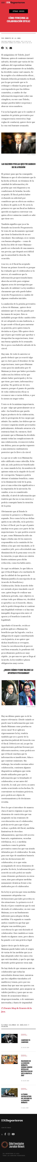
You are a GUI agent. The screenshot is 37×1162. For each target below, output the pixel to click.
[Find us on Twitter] (2, 1134)
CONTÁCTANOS (6, 1127)
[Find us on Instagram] (9, 1134)
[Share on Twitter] (7, 48)
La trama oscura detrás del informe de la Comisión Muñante (26, 1098)
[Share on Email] (11, 48)
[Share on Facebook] (3, 48)
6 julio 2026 (24, 1107)
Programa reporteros (24, 1035)
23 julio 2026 (25, 1047)
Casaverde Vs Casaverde (25, 1041)
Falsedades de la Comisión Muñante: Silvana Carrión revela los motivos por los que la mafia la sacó (26, 1068)
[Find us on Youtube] (13, 1134)
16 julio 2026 (25, 1080)
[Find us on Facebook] (5, 1134)
